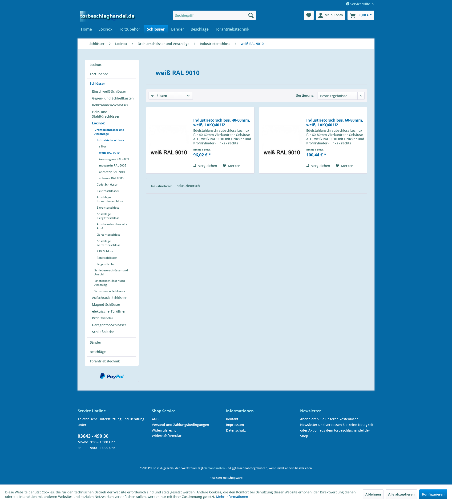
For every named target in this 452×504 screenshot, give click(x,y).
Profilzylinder (102, 318)
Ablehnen (373, 494)
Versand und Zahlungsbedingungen (180, 424)
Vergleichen (207, 165)
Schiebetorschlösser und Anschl (111, 272)
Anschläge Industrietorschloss (110, 199)
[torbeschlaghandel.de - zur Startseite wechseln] (108, 16)
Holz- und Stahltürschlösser (106, 114)
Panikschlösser (107, 258)
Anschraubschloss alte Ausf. (112, 226)
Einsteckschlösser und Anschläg (109, 283)
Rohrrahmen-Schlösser (110, 105)
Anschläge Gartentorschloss (108, 243)
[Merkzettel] (309, 15)
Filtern (161, 95)
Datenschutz (236, 430)
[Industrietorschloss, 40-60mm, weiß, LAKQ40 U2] (169, 140)
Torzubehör (99, 74)
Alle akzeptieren (401, 494)
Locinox (96, 64)
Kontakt (232, 419)
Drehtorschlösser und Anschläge (109, 132)
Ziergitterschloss (108, 208)
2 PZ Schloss (105, 251)
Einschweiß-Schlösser (109, 91)
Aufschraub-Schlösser (109, 297)
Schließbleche (103, 331)
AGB (155, 419)
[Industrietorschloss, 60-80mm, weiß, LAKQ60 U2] (282, 140)
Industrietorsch (162, 186)
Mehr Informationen (232, 496)
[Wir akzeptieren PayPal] (111, 376)
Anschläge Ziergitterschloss (108, 216)
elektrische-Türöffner (109, 311)
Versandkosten (214, 468)
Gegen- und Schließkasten (113, 98)
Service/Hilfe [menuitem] (360, 4)
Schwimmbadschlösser (109, 291)
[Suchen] (251, 15)
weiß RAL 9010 (109, 153)
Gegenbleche (106, 264)
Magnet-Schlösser (106, 304)
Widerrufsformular (167, 435)
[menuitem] (214, 15)
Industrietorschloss (110, 140)
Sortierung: (305, 95)
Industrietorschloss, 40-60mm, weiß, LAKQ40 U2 (221, 122)
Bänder (95, 342)
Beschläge (98, 351)
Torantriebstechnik (105, 361)
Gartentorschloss (108, 235)
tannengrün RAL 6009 (114, 159)
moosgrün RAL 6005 (112, 165)
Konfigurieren (433, 494)
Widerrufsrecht (164, 430)
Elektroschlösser (108, 191)
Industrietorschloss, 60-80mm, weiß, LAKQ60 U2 (334, 122)
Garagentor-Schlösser (109, 325)
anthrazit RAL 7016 (112, 172)
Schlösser (97, 83)
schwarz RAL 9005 (111, 178)
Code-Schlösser (107, 185)
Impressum (235, 424)
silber (102, 146)
